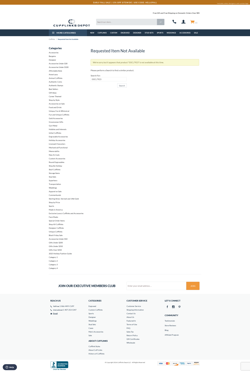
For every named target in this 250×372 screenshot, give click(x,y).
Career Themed (55, 96)
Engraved (125, 33)
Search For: (96, 75)
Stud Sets (149, 33)
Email (55, 313)
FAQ (128, 328)
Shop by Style (54, 100)
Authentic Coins (55, 82)
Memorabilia (54, 151)
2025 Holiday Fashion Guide (60, 253)
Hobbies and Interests (57, 129)
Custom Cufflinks (96, 310)
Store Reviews (166, 325)
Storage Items (54, 173)
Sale (196, 33)
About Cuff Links (95, 350)
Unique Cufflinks (55, 232)
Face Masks (53, 217)
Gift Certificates (133, 339)
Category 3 (53, 264)
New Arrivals (54, 155)
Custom (113, 33)
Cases (91, 328)
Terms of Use (132, 324)
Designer (137, 33)
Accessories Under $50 (58, 239)
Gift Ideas (53, 93)
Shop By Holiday (55, 166)
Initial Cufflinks (55, 133)
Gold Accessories (56, 118)
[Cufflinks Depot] (72, 23)
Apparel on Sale (55, 191)
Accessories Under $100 (58, 67)
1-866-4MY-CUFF (67, 306)
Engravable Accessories (58, 136)
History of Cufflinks (96, 354)
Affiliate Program (166, 335)
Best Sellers (53, 89)
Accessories (184, 33)
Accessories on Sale (57, 104)
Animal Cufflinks (55, 78)
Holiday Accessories (57, 140)
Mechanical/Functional (58, 147)
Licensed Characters (57, 144)
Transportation (55, 184)
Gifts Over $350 (55, 250)
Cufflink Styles (94, 346)
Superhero (53, 180)
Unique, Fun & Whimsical (59, 111)
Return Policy (132, 335)
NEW (92, 33)
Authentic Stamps (56, 85)
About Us (130, 317)
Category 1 (53, 257)
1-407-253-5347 (69, 310)
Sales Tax (130, 332)
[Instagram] (173, 307)
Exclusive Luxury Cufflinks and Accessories (66, 213)
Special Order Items (57, 221)
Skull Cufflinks (54, 169)
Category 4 (53, 268)
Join (192, 286)
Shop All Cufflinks (56, 224)
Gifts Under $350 (56, 246)
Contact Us (131, 313)
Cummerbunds (55, 195)
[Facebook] (167, 307)
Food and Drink (55, 107)
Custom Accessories (57, 158)
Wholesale (131, 343)
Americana (53, 74)
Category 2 (53, 261)
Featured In (131, 321)
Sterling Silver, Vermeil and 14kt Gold (64, 199)
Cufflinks (102, 33)
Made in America (56, 210)
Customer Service (134, 306)
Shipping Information (135, 310)
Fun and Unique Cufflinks (59, 115)
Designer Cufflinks (56, 228)
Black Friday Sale (56, 235)
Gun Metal (53, 126)
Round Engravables (56, 162)
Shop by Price (54, 202)
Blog (166, 330)
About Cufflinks (98, 341)
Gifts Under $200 (56, 242)
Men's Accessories (96, 332)
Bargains (52, 56)
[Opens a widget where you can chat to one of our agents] (10, 367)
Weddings (171, 33)
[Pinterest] (179, 307)
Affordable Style (55, 71)
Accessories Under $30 (58, 63)
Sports (160, 33)
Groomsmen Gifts (56, 122)
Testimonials (166, 321)
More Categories (66, 32)
